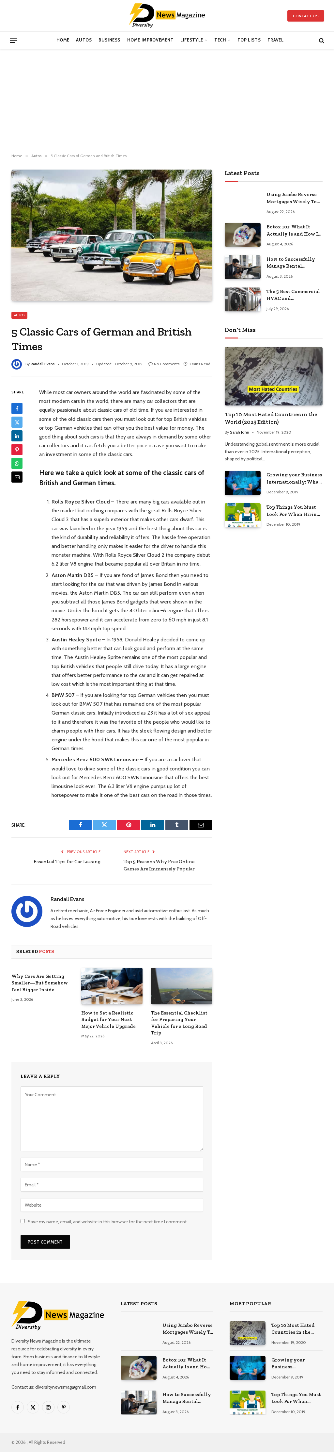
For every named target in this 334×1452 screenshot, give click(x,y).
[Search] (321, 40)
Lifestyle (191, 40)
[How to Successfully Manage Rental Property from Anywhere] (243, 267)
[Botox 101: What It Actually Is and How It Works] (243, 235)
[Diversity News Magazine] (167, 15)
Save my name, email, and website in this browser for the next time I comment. (108, 1222)
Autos (84, 40)
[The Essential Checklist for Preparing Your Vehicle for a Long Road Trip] (181, 986)
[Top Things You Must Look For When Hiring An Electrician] (243, 515)
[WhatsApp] (17, 463)
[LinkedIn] (17, 435)
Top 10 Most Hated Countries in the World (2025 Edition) (271, 418)
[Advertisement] (167, 101)
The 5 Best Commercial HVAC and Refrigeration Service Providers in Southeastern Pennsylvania (293, 295)
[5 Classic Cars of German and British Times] (111, 235)
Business (109, 40)
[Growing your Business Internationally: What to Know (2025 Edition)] (243, 483)
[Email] (17, 477)
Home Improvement (150, 40)
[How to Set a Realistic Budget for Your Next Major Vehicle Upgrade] (112, 986)
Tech (220, 40)
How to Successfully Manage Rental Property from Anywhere (290, 263)
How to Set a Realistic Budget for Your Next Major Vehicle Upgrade (108, 1019)
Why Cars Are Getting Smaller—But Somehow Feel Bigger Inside (39, 983)
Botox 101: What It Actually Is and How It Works (293, 231)
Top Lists (249, 40)
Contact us (306, 15)
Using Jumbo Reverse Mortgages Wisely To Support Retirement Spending (291, 198)
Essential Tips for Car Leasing (67, 862)
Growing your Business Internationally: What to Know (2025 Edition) (294, 479)
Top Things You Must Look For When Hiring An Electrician (293, 511)
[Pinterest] (17, 449)
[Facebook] (17, 408)
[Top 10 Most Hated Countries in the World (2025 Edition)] (274, 376)
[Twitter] (17, 422)
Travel (275, 40)
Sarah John (239, 432)
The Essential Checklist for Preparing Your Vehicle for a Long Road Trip (179, 1023)
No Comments (166, 363)
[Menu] (13, 40)
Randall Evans (42, 363)
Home (63, 40)
